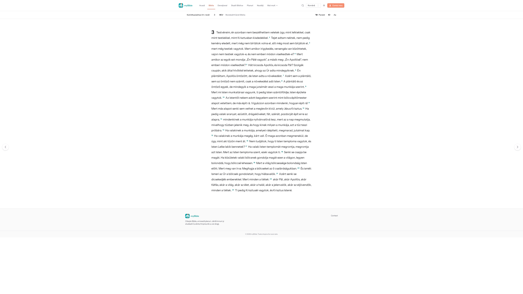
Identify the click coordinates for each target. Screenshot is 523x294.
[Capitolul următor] (517, 147)
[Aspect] (324, 5)
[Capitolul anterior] (5, 147)
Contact (334, 215)
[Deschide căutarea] (303, 5)
